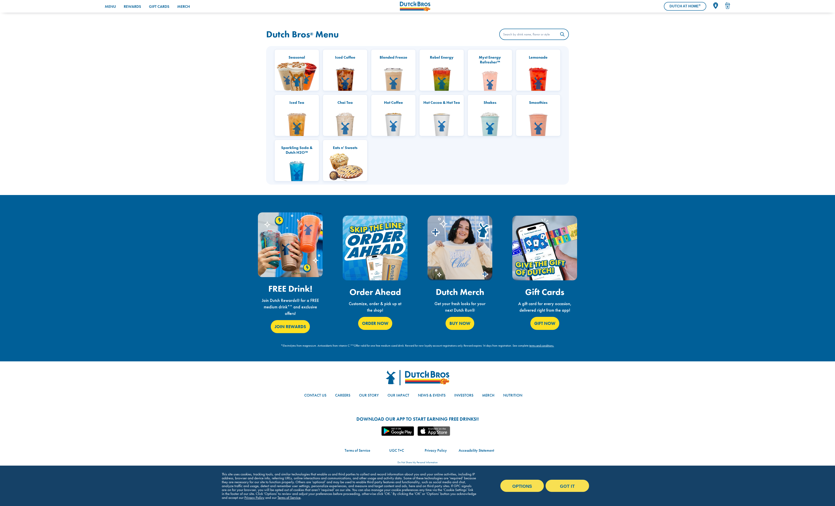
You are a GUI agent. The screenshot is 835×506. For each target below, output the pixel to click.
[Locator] (715, 5)
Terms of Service (357, 450)
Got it (567, 486)
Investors (463, 395)
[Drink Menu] (727, 5)
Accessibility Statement (476, 450)
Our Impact (398, 395)
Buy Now (459, 323)
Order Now (375, 323)
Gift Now (544, 323)
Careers (342, 395)
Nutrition (512, 395)
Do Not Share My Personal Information (417, 462)
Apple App (434, 431)
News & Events (432, 395)
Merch (183, 6)
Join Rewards (290, 326)
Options (522, 486)
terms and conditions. (541, 345)
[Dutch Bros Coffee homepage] (427, 6)
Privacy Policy (436, 450)
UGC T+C (396, 450)
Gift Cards (159, 6)
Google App (397, 431)
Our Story (369, 395)
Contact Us (315, 395)
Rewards (132, 6)
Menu (110, 6)
